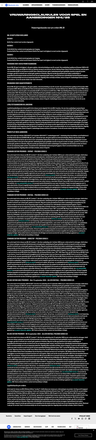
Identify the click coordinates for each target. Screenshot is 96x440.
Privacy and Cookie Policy (22, 437)
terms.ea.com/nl (50, 175)
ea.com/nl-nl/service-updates (68, 189)
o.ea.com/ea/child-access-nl (25, 183)
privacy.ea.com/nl (13, 177)
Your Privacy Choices (83, 435)
